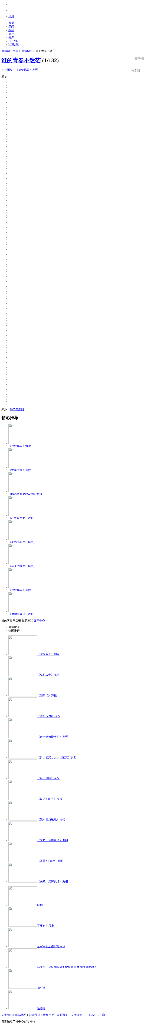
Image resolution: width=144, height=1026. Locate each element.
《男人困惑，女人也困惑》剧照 (56, 757)
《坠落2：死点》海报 (50, 860)
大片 (11, 33)
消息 (11, 16)
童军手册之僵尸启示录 (51, 946)
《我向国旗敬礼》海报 (51, 819)
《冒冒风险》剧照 (19, 69)
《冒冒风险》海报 (19, 445)
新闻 (11, 26)
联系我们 (62, 1014)
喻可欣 (41, 987)
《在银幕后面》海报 (21, 518)
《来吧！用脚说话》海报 (52, 881)
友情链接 (76, 1014)
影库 (11, 37)
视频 (11, 30)
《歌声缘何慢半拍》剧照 (52, 736)
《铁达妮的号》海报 (49, 798)
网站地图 (21, 1014)
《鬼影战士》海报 (48, 674)
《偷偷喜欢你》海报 (21, 614)
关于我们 (7, 1014)
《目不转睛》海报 (48, 778)
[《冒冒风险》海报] (21, 443)
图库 (15, 50)
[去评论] (138, 51)
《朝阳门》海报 (47, 695)
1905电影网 (17, 409)
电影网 (5, 50)
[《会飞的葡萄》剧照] (21, 563)
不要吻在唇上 (45, 925)
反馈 (139, 58)
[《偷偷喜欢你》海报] (21, 611)
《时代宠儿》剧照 (48, 654)
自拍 (40, 905)
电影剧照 (27, 50)
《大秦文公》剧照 (19, 469)
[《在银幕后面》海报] (21, 515)
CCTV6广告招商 (95, 1014)
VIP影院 (13, 44)
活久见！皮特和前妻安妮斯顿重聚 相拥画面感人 (67, 967)
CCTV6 (13, 41)
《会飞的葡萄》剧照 (21, 566)
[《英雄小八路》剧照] (21, 539)
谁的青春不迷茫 (21, 60)
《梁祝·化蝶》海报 (48, 716)
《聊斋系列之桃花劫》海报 (25, 494)
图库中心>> (41, 620)
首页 (11, 22)
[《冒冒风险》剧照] (21, 587)
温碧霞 (41, 1008)
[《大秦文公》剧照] (21, 467)
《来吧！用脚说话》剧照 (52, 840)
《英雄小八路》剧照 (21, 542)
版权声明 (48, 1014)
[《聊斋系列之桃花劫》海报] (21, 491)
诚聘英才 (34, 1014)
